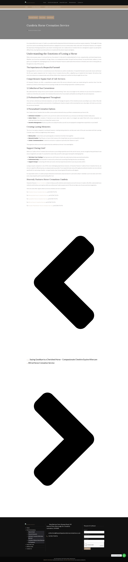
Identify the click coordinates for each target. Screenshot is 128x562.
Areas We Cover (63, 2)
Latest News (42, 17)
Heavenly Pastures (36, 7)
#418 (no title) (30, 546)
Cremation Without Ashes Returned (36, 540)
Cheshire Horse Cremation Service (38, 192)
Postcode (86, 538)
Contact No (87, 534)
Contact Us (80, 2)
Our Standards (31, 542)
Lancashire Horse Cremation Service (38, 199)
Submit (87, 548)
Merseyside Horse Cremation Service (38, 195)
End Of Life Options (52, 2)
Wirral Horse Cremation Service (37, 202)
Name (86, 530)
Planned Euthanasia (32, 534)
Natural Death (31, 532)
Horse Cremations (41, 183)
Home (44, 2)
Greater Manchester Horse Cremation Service (41, 205)
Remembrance (72, 2)
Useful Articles (50, 17)
